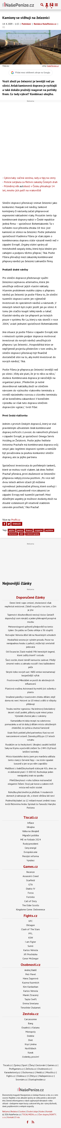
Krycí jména (30, 1044)
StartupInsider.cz (37, 1079)
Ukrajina (30, 826)
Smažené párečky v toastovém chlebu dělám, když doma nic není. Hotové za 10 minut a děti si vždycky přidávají (30, 700)
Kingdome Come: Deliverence (30, 909)
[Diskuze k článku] (3, 27)
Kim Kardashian (30, 986)
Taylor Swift (30, 999)
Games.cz (30, 866)
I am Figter (30, 941)
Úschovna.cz (28, 1072)
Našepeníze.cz (46, 1075)
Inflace (30, 822)
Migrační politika (30, 835)
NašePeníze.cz (53, 66)
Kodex (42, 1111)
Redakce (14, 1111)
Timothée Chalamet (30, 1007)
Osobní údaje (32, 1111)
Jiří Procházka (30, 954)
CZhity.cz (32, 1075)
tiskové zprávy (32, 534)
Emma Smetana (30, 1003)
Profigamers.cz (16, 1068)
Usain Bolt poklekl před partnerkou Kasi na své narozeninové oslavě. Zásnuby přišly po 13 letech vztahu (30, 736)
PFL (30, 933)
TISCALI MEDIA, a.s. (29, 1114)
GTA (30, 884)
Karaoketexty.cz (12, 1072)
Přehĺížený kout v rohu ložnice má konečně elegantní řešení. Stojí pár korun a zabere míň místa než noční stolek (30, 784)
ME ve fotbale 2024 (30, 839)
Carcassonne (30, 1019)
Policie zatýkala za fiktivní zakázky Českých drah (30, 182)
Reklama (5, 1111)
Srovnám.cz (21, 1079)
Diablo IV (30, 888)
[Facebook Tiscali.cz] (27, 1122)
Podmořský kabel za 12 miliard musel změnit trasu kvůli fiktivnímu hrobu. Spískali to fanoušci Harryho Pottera (30, 804)
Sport (25, 1065)
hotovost (13, 534)
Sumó (30, 945)
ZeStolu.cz (30, 1068)
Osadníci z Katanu (30, 1027)
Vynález (30, 860)
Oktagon (30, 925)
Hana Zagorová (30, 978)
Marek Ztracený (30, 995)
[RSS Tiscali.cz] (33, 1122)
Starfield (30, 880)
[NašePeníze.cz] (18, 4)
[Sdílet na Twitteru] (9, 524)
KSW (30, 937)
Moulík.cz (51, 1072)
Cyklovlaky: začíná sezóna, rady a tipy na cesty (30, 178)
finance (29, 530)
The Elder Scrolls (30, 905)
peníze (20, 530)
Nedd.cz (40, 1072)
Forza (30, 892)
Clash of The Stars (30, 929)
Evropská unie (30, 852)
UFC (30, 920)
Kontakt (49, 1111)
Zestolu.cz (30, 1013)
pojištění (49, 530)
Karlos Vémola (30, 950)
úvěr (21, 534)
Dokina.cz (22, 1075)
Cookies (22, 1111)
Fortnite (30, 896)
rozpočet (39, 530)
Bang (30, 1023)
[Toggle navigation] (56, 4)
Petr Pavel (30, 974)
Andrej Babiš (30, 970)
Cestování (41, 1065)
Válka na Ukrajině (30, 831)
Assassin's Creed (30, 876)
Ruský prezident (30, 843)
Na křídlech (30, 1048)
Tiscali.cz (30, 817)
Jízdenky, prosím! (30, 1056)
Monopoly (30, 1031)
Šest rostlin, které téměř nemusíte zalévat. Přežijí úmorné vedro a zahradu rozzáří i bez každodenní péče (30, 663)
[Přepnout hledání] (42, 4)
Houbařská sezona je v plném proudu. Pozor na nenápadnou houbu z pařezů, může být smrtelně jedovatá (30, 643)
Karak (30, 1052)
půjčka (11, 530)
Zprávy (17, 1065)
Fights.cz (30, 915)
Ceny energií (30, 847)
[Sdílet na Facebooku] (4, 524)
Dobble (30, 1035)
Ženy (31, 1065)
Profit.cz (15, 519)
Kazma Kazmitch (30, 982)
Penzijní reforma (30, 856)
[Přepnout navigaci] (46, 4)
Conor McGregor (30, 958)
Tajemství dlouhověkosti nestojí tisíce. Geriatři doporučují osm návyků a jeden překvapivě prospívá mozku (30, 618)
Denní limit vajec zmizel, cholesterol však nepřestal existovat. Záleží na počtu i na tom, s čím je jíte (30, 606)
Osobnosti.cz (30, 964)
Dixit (30, 1040)
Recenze (30, 871)
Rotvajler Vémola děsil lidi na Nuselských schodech (30, 634)
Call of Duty (30, 901)
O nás (17, 1117)
